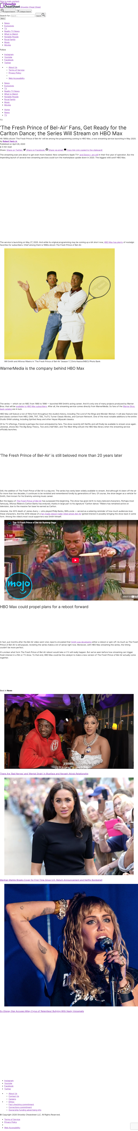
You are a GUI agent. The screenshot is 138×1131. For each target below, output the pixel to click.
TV (5, 28)
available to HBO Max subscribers (31, 406)
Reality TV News (12, 31)
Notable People (11, 37)
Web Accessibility (17, 78)
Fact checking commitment (21, 1104)
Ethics (11, 1102)
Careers (12, 1099)
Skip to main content (9, 1)
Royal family (9, 39)
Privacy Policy (15, 73)
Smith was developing (81, 642)
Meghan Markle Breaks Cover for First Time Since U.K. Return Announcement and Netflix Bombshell (51, 880)
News (7, 23)
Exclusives (9, 26)
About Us (13, 67)
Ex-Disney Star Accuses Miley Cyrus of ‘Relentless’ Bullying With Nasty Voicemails (42, 1011)
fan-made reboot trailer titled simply (61, 514)
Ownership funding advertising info (25, 1110)
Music (7, 42)
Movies (7, 45)
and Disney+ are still (89, 155)
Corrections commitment (20, 1107)
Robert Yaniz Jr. (10, 141)
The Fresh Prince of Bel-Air (29, 501)
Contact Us (14, 1096)
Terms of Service (16, 70)
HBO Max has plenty (113, 242)
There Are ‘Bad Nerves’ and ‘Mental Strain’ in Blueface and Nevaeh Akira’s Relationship (44, 773)
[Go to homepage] (10, 1076)
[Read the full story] (69, 768)
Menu (3, 18)
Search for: (5, 15)
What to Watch (11, 34)
